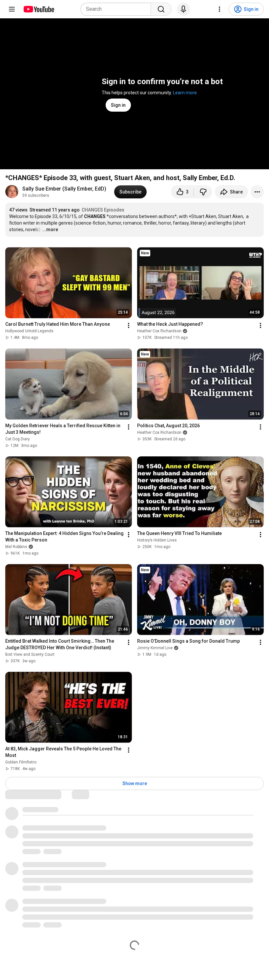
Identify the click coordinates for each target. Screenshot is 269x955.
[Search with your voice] (183, 9)
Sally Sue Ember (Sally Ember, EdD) (64, 189)
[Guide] (12, 9)
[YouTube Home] (38, 9)
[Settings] (219, 9)
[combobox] (117, 9)
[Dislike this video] (203, 191)
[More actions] (257, 191)
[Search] (161, 9)
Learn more (185, 92)
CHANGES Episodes (103, 209)
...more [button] (50, 229)
